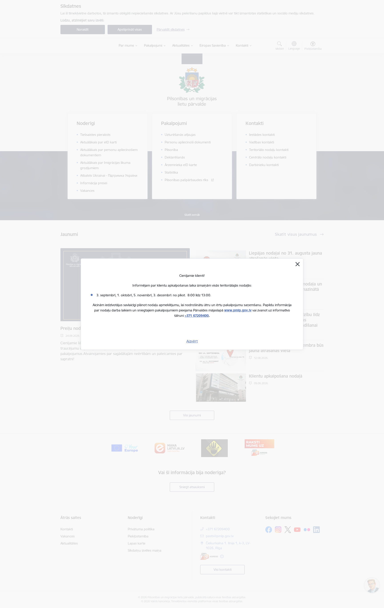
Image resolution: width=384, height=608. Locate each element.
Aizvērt (192, 341)
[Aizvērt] (298, 264)
